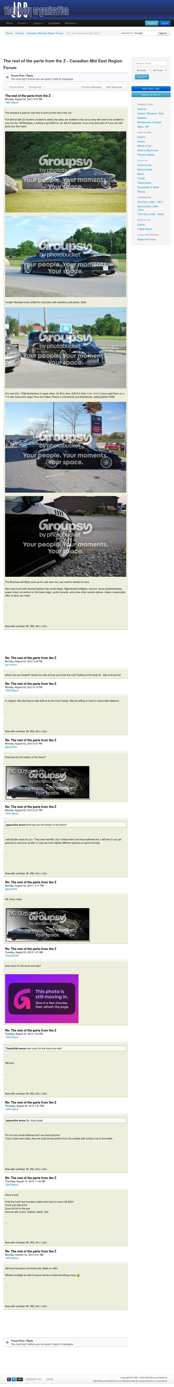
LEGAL (50, 1379)
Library (37, 23)
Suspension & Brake (148, 187)
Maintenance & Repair (149, 122)
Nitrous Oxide (144, 169)
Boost (140, 174)
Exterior (141, 137)
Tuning (141, 178)
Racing (141, 191)
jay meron (11, 664)
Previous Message (91, 87)
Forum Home (17, 87)
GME (20, 1379)
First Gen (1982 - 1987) (150, 202)
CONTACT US (33, 1379)
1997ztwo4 (11, 102)
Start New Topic (151, 88)
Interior (141, 141)
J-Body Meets (144, 229)
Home (9, 23)
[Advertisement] (87, 47)
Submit (163, 33)
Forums (22, 23)
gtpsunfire (11, 747)
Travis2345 (12, 955)
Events (141, 224)
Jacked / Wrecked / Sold (150, 113)
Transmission (144, 182)
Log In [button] (164, 23)
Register (151, 23)
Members (70, 23)
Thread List (35, 87)
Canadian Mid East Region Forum (45, 33)
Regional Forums (146, 239)
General (141, 109)
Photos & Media (145, 154)
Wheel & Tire (144, 146)
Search (141, 77)
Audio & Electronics (147, 150)
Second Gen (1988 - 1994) (148, 208)
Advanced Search (151, 94)
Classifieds (54, 23)
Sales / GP (143, 126)
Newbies (142, 117)
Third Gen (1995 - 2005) (150, 214)
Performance (144, 165)
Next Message (114, 87)
